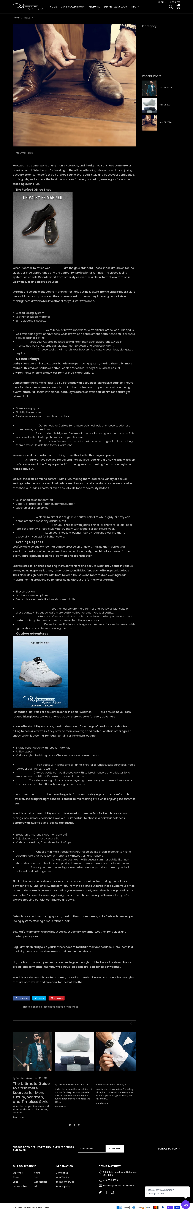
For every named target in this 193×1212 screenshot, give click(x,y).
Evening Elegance (29, 542)
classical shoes (31, 1006)
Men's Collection (71, 6)
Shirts (145, 60)
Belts (145, 36)
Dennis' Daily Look (115, 6)
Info (133, 6)
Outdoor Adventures (32, 633)
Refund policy (63, 1186)
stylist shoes (71, 1006)
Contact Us (62, 1172)
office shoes (48, 1006)
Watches (18, 1172)
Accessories (149, 51)
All (143, 56)
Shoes (145, 41)
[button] (131, 1023)
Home (53, 6)
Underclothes (149, 46)
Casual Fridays (28, 359)
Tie (143, 65)
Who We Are (62, 1177)
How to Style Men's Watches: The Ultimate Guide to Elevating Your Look (115, 1078)
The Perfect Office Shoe (33, 189)
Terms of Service (65, 1181)
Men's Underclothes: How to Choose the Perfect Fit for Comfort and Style (72, 1078)
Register (175, 2)
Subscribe (114, 1148)
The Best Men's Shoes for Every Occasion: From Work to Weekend (169, 118)
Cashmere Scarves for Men (30, 1075)
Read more (18, 1117)
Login (161, 2)
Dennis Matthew (40, 1207)
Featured (94, 6)
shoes (59, 1006)
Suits (37, 1177)
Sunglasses (148, 31)
